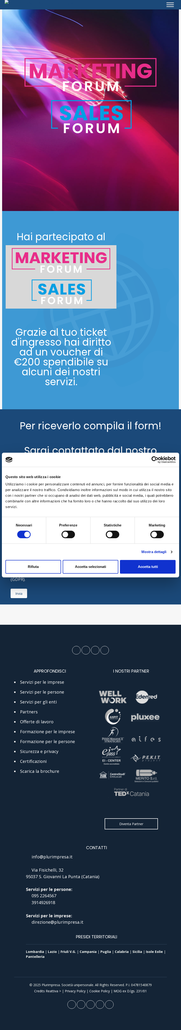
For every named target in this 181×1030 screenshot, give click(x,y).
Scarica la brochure (39, 771)
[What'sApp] (109, 1004)
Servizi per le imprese (42, 682)
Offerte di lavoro (36, 721)
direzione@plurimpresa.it (57, 922)
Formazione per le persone (47, 741)
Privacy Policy (75, 991)
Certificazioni (33, 761)
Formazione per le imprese (47, 731)
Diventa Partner (131, 824)
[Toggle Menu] (170, 4)
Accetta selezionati (90, 567)
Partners (29, 712)
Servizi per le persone (42, 692)
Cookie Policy (99, 991)
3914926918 (43, 902)
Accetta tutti (148, 567)
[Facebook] (76, 650)
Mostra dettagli (154, 552)
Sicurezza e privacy (39, 751)
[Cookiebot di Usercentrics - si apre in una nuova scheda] (155, 459)
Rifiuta (33, 567)
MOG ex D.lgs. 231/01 (130, 991)
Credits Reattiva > (47, 991)
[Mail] (95, 650)
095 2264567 (44, 895)
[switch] (68, 534)
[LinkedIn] (86, 650)
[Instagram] (104, 650)
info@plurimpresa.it (52, 857)
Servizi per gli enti (38, 702)
